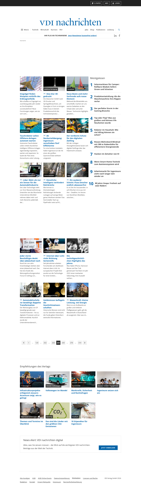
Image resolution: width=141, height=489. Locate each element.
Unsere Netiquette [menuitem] (43, 482)
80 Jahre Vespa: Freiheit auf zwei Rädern (108, 184)
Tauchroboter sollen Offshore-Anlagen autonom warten (29, 138)
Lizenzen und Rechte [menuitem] (90, 478)
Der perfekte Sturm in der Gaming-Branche (106, 109)
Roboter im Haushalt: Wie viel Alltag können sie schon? (106, 132)
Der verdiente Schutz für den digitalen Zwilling (76, 138)
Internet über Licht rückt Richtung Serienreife (53, 258)
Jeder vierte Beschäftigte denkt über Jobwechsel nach (30, 258)
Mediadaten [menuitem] (76, 478)
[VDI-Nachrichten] (70, 22)
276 (71, 343)
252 (45, 343)
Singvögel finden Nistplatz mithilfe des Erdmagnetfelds (30, 96)
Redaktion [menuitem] (23, 482)
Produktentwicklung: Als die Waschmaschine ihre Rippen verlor (107, 99)
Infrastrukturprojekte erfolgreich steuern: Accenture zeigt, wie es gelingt (30, 394)
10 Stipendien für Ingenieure (79, 422)
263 (53, 343)
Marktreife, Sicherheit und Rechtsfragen (81, 391)
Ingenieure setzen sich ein (107, 391)
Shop (92, 30)
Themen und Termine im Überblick (31, 422)
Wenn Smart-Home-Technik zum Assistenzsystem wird (107, 162)
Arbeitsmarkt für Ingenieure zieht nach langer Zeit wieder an (107, 173)
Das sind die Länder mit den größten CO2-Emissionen (57, 424)
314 (79, 343)
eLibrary (110, 30)
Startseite (23, 40)
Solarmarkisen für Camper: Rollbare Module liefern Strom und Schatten (106, 87)
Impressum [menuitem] (57, 482)
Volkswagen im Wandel (56, 390)
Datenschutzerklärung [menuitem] (62, 478)
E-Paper (97, 3)
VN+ (61, 30)
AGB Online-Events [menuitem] (45, 478)
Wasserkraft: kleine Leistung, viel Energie (77, 301)
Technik (35, 30)
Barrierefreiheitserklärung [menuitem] (72, 482)
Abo (106, 3)
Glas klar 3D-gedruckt (50, 95)
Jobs (86, 30)
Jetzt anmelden (108, 448)
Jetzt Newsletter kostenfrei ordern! (82, 35)
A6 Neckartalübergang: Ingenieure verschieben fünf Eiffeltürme (52, 140)
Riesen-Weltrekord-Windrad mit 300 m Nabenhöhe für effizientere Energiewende (107, 144)
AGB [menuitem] (34, 478)
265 (63, 343)
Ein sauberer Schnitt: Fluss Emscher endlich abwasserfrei (77, 182)
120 (37, 343)
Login (117, 3)
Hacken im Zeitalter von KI (106, 154)
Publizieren (100, 30)
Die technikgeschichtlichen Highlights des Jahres (76, 260)
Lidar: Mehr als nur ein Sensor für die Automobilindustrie (30, 182)
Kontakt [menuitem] (32, 482)
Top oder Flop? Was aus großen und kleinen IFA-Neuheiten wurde (105, 120)
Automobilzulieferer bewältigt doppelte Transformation (30, 302)
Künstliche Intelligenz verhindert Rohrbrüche (53, 182)
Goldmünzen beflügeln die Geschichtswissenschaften (54, 304)
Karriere (54, 30)
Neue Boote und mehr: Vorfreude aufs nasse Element (77, 96)
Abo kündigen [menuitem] (25, 478)
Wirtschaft (45, 30)
